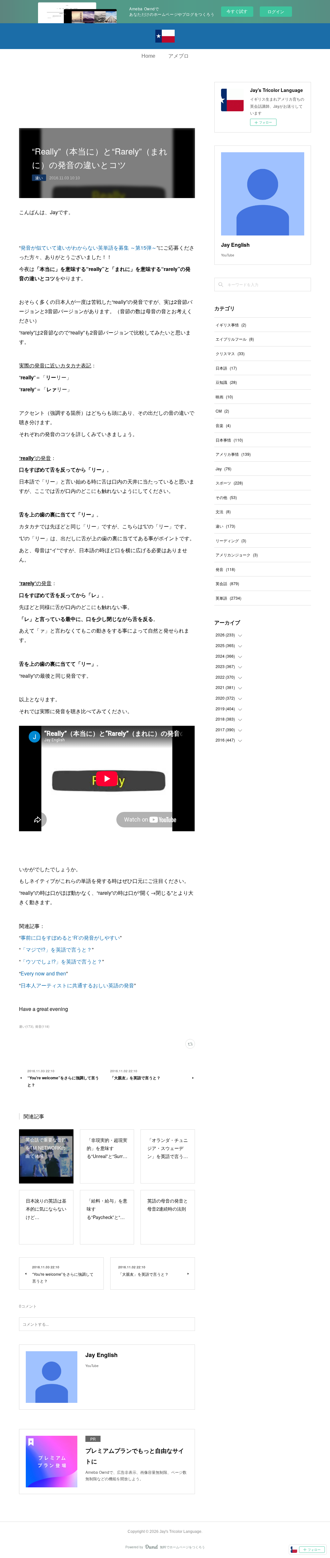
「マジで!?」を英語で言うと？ (56, 949)
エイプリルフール (235, 339)
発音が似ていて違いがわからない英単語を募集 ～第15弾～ (89, 247)
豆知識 (226, 382)
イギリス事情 (231, 324)
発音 (225, 569)
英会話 (227, 583)
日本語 (226, 368)
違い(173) (26, 1026)
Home (148, 56)
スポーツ (229, 482)
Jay (223, 468)
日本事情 (229, 440)
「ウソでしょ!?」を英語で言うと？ (61, 961)
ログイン (275, 11)
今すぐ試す (237, 11)
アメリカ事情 (233, 454)
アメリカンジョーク (237, 554)
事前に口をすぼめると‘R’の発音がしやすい (70, 937)
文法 (223, 511)
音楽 (223, 425)
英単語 (228, 598)
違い (39, 177)
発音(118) (42, 1026)
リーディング (231, 540)
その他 (226, 497)
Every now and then (43, 973)
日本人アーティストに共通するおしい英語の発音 (77, 985)
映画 (224, 396)
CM (222, 411)
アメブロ (178, 56)
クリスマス (230, 353)
